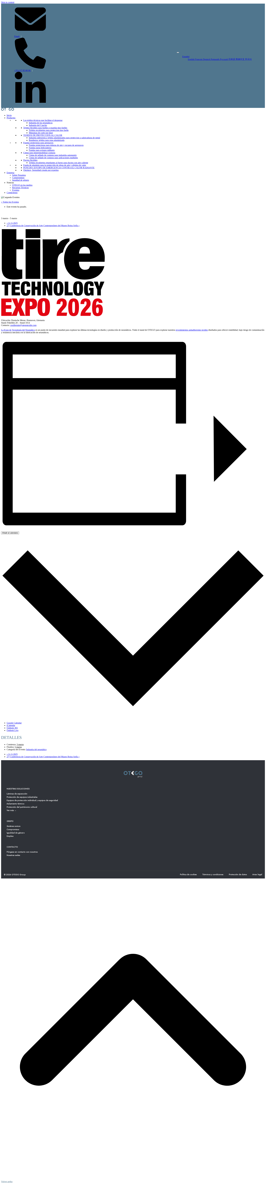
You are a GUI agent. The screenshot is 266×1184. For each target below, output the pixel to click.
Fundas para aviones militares (42, 150)
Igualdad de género (20, 180)
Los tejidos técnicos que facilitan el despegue (42, 120)
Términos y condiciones (212, 874)
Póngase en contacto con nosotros (22, 852)
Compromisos (18, 177)
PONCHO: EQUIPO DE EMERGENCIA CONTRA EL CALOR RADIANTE (58, 167)
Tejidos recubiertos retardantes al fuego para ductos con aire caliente (58, 162)
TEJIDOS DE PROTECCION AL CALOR (42, 135)
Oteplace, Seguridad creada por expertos (41, 170)
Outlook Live (12, 730)
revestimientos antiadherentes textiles (192, 330)
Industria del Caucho (38, 125)
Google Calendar (14, 723)
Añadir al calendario (10, 533)
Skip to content (7, 2)
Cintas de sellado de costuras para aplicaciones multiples (53, 158)
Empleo (10, 836)
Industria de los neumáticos (41, 123)
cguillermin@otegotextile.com (23, 325)
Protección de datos (238, 874)
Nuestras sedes (13, 855)
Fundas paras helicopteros (40, 148)
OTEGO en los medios (22, 185)
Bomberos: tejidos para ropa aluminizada (46, 140)
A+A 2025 (12, 223)
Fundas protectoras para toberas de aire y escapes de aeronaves (56, 145)
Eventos (15, 190)
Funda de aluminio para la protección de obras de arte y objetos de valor (54, 165)
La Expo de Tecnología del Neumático (18, 330)
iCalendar (11, 725)
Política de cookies (188, 874)
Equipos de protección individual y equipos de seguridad (32, 800)
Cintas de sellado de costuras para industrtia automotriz (53, 155)
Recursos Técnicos (20, 187)
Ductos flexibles (30, 160)
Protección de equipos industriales (22, 797)
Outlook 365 (12, 728)
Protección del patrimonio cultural (22, 807)
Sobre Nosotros (19, 175)
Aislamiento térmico (15, 803)
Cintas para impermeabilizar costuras (39, 153)
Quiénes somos (13, 826)
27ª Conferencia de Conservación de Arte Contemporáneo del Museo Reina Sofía (43, 225)
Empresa (10, 172)
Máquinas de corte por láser (41, 133)
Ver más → (11, 810)
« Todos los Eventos (10, 202)
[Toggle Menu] (178, 52)
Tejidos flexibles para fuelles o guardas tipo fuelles (45, 128)
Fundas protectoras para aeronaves (38, 143)
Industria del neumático (36, 749)
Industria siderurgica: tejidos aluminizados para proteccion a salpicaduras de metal (64, 138)
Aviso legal (257, 874)
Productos (11, 118)
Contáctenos (12, 192)
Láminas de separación (17, 793)
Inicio (9, 115)
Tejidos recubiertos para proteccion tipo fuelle (49, 130)
